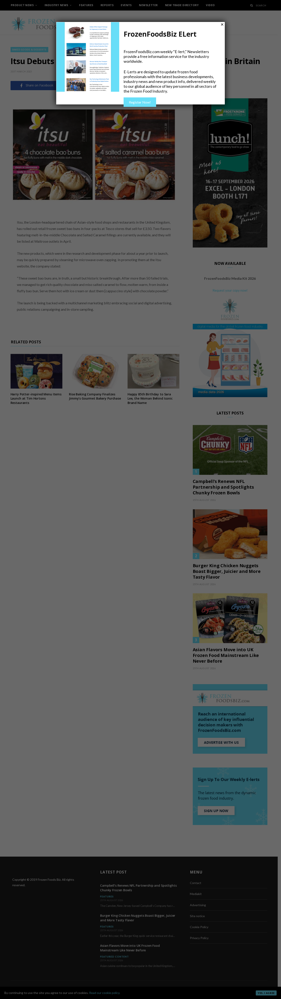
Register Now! (140, 102)
